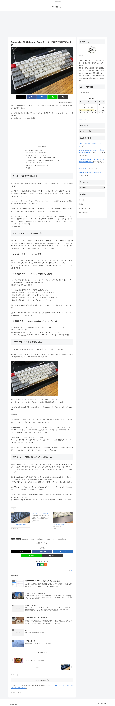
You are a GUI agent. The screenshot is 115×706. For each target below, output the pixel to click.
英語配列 (60, 539)
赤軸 (65, 539)
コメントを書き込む (42, 680)
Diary (13, 539)
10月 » (85, 119)
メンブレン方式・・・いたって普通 (38, 155)
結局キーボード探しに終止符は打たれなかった (39, 165)
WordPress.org (83, 212)
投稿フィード (83, 204)
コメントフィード (84, 208)
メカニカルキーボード (50, 539)
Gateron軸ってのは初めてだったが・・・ (37, 163)
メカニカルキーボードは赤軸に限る (36, 152)
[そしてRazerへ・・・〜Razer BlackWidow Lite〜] (20, 517)
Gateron (32, 539)
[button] (63, 97)
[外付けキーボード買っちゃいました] (42, 517)
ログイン (82, 200)
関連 (29, 168)
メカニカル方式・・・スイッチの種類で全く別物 (41, 157)
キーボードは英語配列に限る (34, 150)
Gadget (18, 539)
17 (92, 110)
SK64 (42, 539)
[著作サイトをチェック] (38, 564)
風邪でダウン (83, 168)
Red (38, 539)
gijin (80, 146)
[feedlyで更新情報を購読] (42, 564)
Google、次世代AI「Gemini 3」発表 (90, 143)
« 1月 (80, 119)
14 (80, 110)
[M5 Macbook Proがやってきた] (63, 517)
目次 (39, 146)
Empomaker (25, 539)
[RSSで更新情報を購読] (45, 564)
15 (84, 110)
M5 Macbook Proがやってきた (61, 524)
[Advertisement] (57, 24)
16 (88, 110)
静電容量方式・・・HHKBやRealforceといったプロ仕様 (43, 160)
